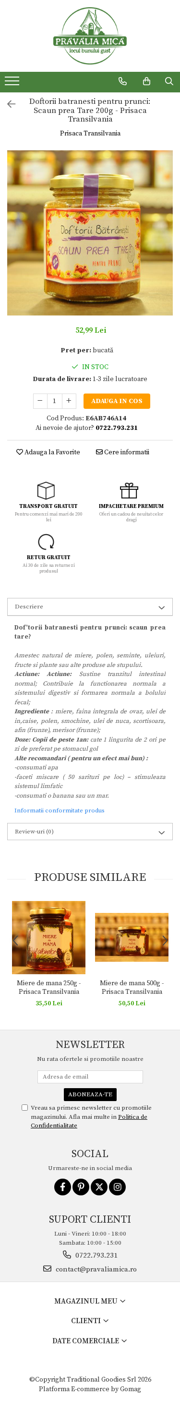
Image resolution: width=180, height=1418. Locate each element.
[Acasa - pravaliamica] (90, 36)
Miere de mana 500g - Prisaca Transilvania (132, 987)
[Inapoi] (7, 105)
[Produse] (13, 84)
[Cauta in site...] (169, 81)
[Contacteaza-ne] (122, 81)
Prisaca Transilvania (90, 133)
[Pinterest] (80, 1187)
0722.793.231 (95, 1255)
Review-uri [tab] (34, 831)
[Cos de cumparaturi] (146, 81)
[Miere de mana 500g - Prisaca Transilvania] (131, 937)
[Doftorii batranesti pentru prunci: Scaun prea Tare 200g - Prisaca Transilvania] (90, 232)
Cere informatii (126, 452)
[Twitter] (99, 1187)
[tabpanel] (90, 232)
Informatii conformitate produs (59, 810)
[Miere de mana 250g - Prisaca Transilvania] (48, 937)
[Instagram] (117, 1187)
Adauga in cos (117, 401)
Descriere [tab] (29, 606)
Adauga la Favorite (51, 452)
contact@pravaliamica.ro (95, 1269)
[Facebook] (62, 1187)
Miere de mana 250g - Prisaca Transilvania (49, 987)
